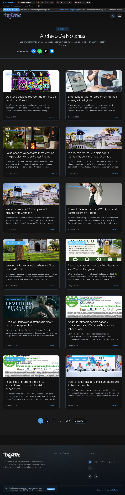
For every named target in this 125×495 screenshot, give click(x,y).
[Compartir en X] (45, 51)
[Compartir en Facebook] (33, 51)
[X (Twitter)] (41, 6)
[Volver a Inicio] (12, 16)
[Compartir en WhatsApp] (39, 51)
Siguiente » (79, 421)
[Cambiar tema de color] (112, 15)
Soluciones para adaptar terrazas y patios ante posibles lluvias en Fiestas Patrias (71, 10)
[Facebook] (39, 6)
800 (68, 421)
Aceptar (51, 489)
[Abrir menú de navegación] (119, 15)
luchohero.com (116, 490)
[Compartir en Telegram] (52, 51)
